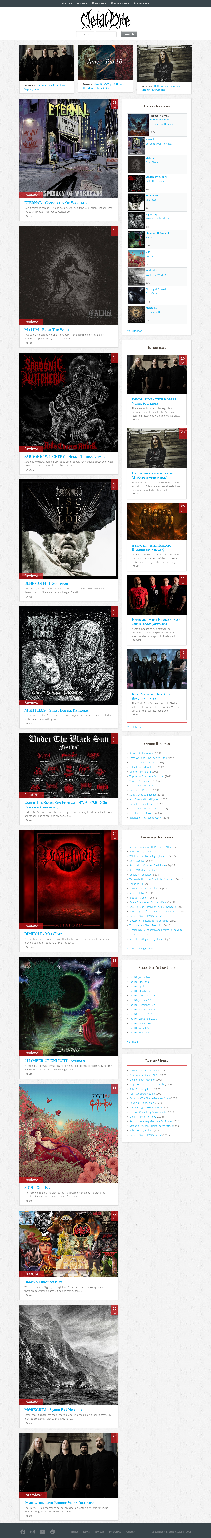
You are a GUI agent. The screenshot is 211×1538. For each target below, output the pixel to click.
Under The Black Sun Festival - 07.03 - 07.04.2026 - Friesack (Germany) (66, 805)
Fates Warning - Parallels (142, 762)
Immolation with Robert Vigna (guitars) (59, 1502)
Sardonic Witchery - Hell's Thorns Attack (151, 847)
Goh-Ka (150, 256)
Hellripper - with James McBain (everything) (152, 475)
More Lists (132, 1041)
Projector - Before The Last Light (147, 1084)
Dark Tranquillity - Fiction (142, 785)
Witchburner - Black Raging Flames (148, 856)
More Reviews (134, 330)
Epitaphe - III (136, 883)
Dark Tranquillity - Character (144, 808)
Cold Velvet (152, 293)
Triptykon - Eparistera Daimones (146, 776)
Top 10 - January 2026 (141, 1000)
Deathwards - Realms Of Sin (144, 1075)
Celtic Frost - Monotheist (142, 767)
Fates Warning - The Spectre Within (148, 758)
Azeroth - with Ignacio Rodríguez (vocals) (151, 547)
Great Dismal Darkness (158, 218)
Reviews (100, 3)
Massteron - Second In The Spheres (148, 920)
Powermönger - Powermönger (145, 1107)
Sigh (148, 251)
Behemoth (152, 195)
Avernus (150, 237)
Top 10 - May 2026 (139, 981)
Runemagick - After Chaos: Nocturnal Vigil (151, 911)
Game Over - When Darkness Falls (147, 902)
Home (68, 3)
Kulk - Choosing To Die (141, 1089)
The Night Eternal (156, 289)
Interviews (121, 3)
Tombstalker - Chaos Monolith (145, 925)
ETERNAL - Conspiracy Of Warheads (56, 202)
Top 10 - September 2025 (143, 1018)
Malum (150, 158)
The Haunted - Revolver (142, 813)
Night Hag (151, 214)
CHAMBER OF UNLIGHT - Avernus (54, 1060)
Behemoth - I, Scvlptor (141, 851)
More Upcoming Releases (141, 948)
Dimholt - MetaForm (140, 771)
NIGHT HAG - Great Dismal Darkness (56, 710)
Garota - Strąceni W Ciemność (145, 916)
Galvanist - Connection (141, 1102)
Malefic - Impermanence (142, 1079)
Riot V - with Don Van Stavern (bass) (151, 696)
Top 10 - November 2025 (142, 1009)
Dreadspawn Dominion (162, 124)
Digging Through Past (43, 1281)
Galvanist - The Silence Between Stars (149, 1098)
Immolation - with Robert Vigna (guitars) (154, 401)
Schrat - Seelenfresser (141, 753)
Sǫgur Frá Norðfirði (156, 274)
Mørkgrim (151, 270)
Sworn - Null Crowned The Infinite (147, 865)
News (83, 3)
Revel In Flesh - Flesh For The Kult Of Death (152, 906)
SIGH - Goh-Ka (37, 1187)
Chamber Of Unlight (157, 233)
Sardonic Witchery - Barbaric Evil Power (150, 1121)
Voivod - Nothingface (140, 781)
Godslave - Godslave (140, 874)
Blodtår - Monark (138, 897)
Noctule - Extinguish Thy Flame (146, 939)
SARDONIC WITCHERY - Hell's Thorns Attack (65, 456)
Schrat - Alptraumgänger (142, 794)
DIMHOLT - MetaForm (44, 933)
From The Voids (154, 162)
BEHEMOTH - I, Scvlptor (46, 583)
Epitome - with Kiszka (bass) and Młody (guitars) (156, 622)
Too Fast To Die (154, 312)
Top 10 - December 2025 (142, 1004)
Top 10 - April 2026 (139, 986)
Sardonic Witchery (156, 176)
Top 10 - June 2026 (139, 977)
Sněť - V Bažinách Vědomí (143, 870)
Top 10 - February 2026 (142, 995)
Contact (143, 3)
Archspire (151, 307)
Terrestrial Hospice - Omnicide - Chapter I (151, 879)
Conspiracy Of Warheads (159, 143)
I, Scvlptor (151, 199)
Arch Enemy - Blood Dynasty (144, 799)
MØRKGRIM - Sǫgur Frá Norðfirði (55, 1409)
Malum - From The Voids (142, 1116)
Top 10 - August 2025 (141, 1023)
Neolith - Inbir (136, 893)
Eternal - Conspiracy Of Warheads (147, 1112)
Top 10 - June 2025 (139, 1032)
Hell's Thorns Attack (156, 181)
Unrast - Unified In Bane (142, 804)
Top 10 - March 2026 (140, 991)
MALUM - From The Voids (46, 329)
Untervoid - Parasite (140, 790)
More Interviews (135, 727)
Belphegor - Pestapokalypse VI (145, 817)
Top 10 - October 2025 (141, 1014)
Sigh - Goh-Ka (136, 860)
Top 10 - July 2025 (139, 1028)
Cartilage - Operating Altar (143, 888)
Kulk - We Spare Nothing (142, 1093)
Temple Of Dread (160, 119)
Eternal (150, 139)
